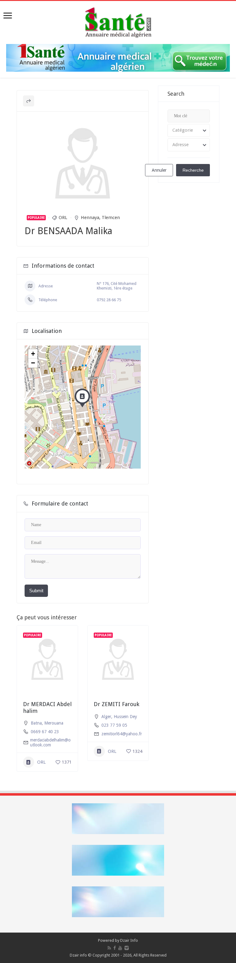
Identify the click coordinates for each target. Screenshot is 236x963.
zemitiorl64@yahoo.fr (121, 733)
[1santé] (118, 21)
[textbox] (189, 130)
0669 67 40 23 (45, 731)
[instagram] (126, 948)
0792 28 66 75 (109, 300)
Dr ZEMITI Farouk (116, 704)
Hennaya (90, 217)
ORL (63, 217)
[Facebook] (114, 948)
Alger (106, 716)
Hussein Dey (125, 716)
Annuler (159, 170)
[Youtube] (120, 948)
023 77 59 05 (114, 725)
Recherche (193, 170)
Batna (36, 723)
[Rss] (109, 948)
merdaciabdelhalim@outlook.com (50, 742)
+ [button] (33, 354)
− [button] (33, 363)
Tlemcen (111, 217)
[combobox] (188, 130)
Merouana (53, 723)
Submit (36, 590)
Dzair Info (129, 940)
